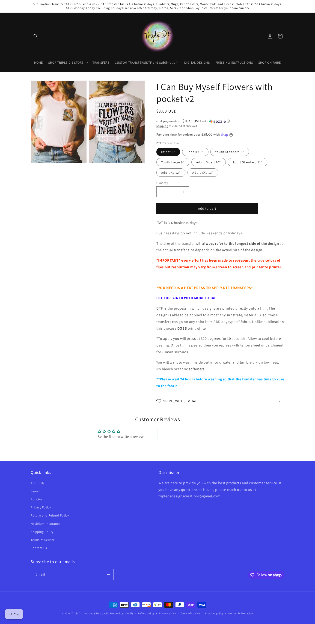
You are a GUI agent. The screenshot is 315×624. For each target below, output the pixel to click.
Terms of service (190, 613)
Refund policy (146, 613)
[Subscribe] (108, 574)
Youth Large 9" (172, 162)
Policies (36, 499)
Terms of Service (43, 540)
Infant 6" (168, 152)
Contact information (240, 613)
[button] (36, 36)
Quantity (162, 183)
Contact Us (39, 548)
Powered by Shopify (122, 613)
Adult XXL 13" (203, 172)
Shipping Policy (42, 532)
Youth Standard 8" (229, 152)
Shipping (162, 126)
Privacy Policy (41, 507)
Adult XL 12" (171, 172)
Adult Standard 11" (247, 162)
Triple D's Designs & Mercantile (90, 613)
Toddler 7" (195, 152)
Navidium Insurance (45, 524)
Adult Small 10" (208, 162)
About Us (38, 483)
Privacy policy (167, 613)
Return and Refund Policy (50, 515)
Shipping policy (214, 613)
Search (36, 491)
